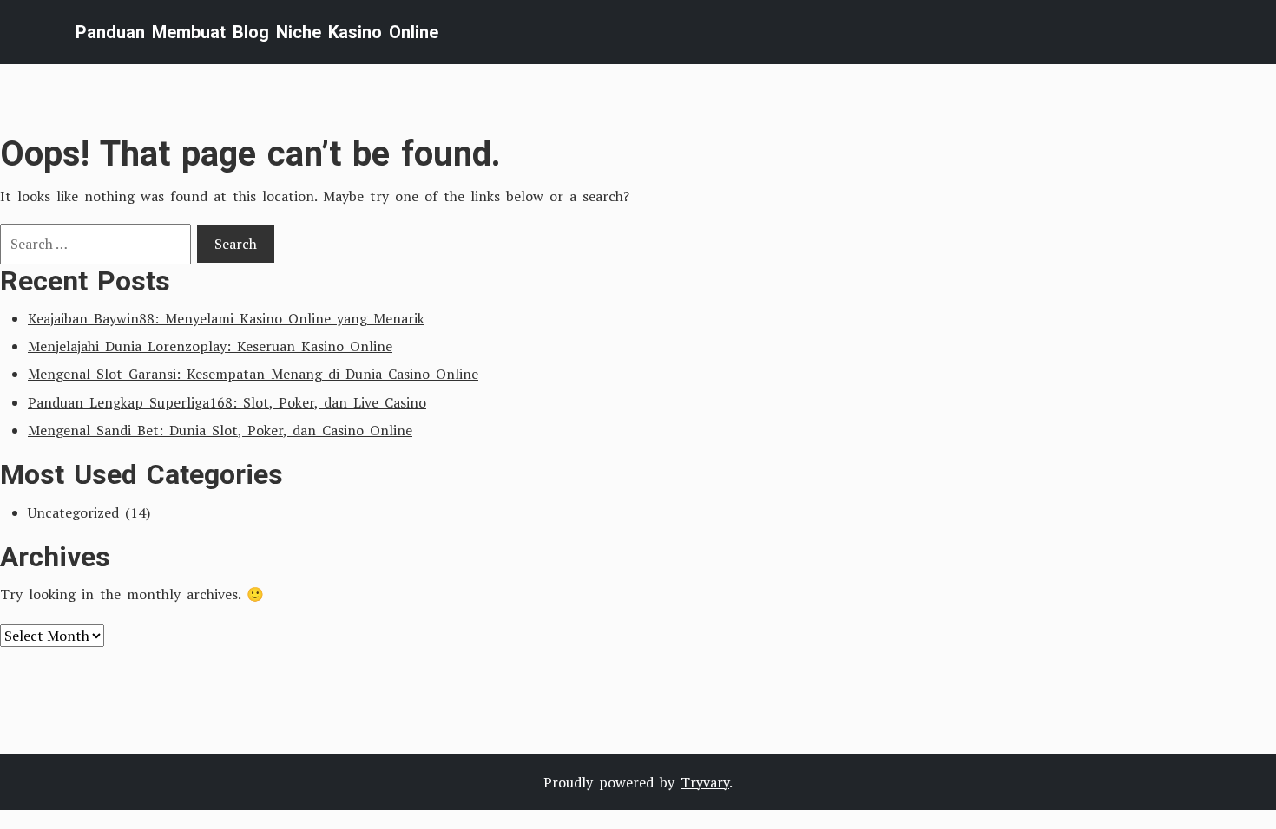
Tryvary (705, 782)
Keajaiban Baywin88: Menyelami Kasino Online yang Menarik (226, 318)
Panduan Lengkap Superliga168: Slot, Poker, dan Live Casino (227, 402)
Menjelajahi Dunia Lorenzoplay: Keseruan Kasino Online (210, 346)
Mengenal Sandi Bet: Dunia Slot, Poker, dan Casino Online (220, 430)
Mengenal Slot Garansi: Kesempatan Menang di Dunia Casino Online (253, 373)
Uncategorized (73, 512)
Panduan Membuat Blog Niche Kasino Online (257, 32)
